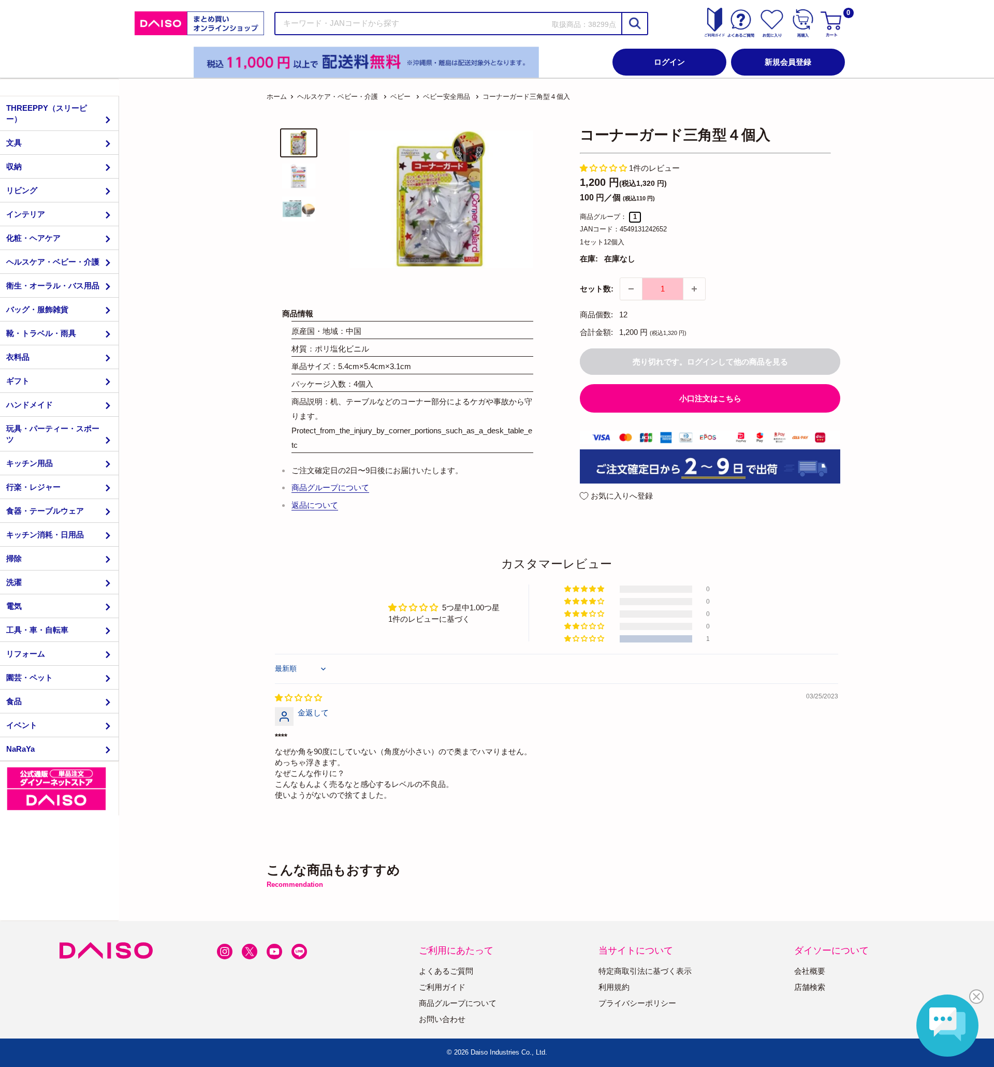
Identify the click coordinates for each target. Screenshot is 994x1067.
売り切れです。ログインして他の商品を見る (710, 361)
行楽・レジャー (33, 487)
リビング (21, 190)
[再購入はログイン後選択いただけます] (802, 23)
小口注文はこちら (710, 398)
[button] (604, 168)
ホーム (277, 96)
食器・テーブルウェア (45, 510)
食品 (14, 701)
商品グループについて (330, 487)
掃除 (14, 558)
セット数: (596, 288)
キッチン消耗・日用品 (45, 534)
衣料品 (18, 357)
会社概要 (809, 971)
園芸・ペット (29, 677)
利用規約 (614, 987)
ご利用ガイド (442, 987)
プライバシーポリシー (637, 1003)
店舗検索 (809, 987)
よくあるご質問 (446, 971)
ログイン (669, 61)
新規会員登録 (788, 61)
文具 (14, 142)
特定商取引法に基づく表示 (645, 971)
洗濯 (14, 582)
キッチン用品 (29, 463)
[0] (832, 23)
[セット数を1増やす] (694, 289)
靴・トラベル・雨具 (41, 333)
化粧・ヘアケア (33, 237)
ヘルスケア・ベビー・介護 (52, 261)
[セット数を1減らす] (631, 289)
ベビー (400, 96)
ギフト (18, 380)
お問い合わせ (442, 1019)
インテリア (25, 214)
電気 (14, 606)
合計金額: (596, 332)
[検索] (634, 23)
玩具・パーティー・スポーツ (52, 434)
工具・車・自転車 (37, 629)
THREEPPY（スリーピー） (46, 113)
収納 (14, 166)
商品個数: (596, 314)
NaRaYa (20, 748)
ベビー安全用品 (446, 96)
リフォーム (25, 653)
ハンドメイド (29, 404)
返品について (314, 505)
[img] (298, 697)
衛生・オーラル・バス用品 (52, 285)
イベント (21, 725)
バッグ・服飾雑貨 (37, 309)
